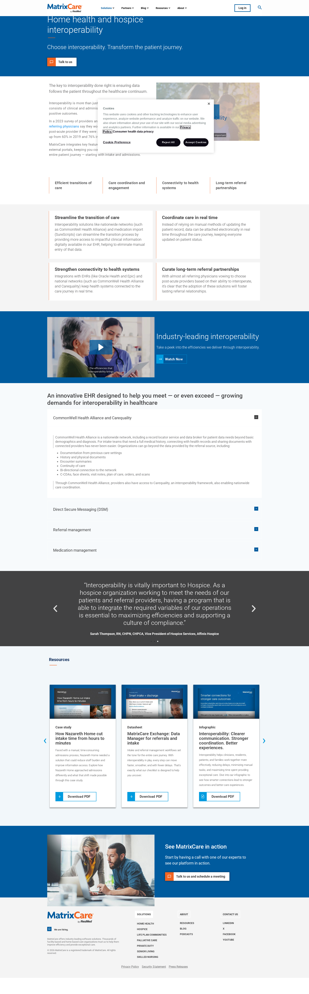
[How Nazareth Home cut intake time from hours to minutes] (82, 703)
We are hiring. (61, 929)
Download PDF (79, 796)
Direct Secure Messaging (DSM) (80, 509)
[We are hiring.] (49, 929)
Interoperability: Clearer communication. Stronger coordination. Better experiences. (223, 740)
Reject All (168, 142)
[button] (101, 347)
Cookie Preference (117, 142)
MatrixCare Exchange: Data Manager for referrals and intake (153, 738)
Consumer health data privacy (133, 131)
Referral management (72, 530)
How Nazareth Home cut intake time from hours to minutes (79, 738)
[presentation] (45, 741)
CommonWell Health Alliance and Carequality (92, 418)
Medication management (75, 550)
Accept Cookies (196, 142)
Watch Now (174, 359)
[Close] (209, 104)
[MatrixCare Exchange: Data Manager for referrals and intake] (154, 703)
